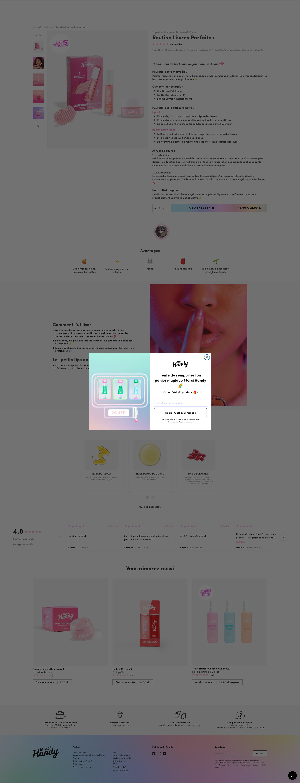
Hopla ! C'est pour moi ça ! (180, 412)
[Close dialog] (207, 357)
